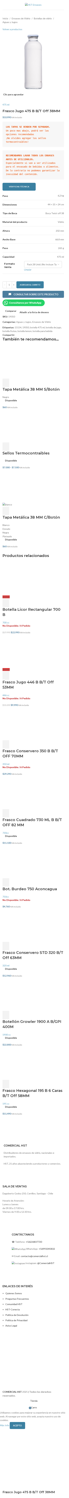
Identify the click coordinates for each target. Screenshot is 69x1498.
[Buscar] (64, 5)
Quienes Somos (13, 1293)
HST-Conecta (12, 1309)
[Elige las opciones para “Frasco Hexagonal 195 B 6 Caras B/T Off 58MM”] (6, 1084)
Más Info (5, 1425)
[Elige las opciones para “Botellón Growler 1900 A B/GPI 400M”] (6, 1015)
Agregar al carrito (30, 285)
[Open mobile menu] (4, 5)
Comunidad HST (13, 1304)
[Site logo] (33, 4)
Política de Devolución (16, 1315)
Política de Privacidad (16, 1320)
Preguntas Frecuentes (17, 1298)
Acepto (17, 1425)
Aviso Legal (11, 1325)
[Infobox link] (33, 1170)
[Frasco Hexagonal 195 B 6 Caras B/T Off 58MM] (33, 1063)
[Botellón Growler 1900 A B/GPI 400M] (33, 994)
